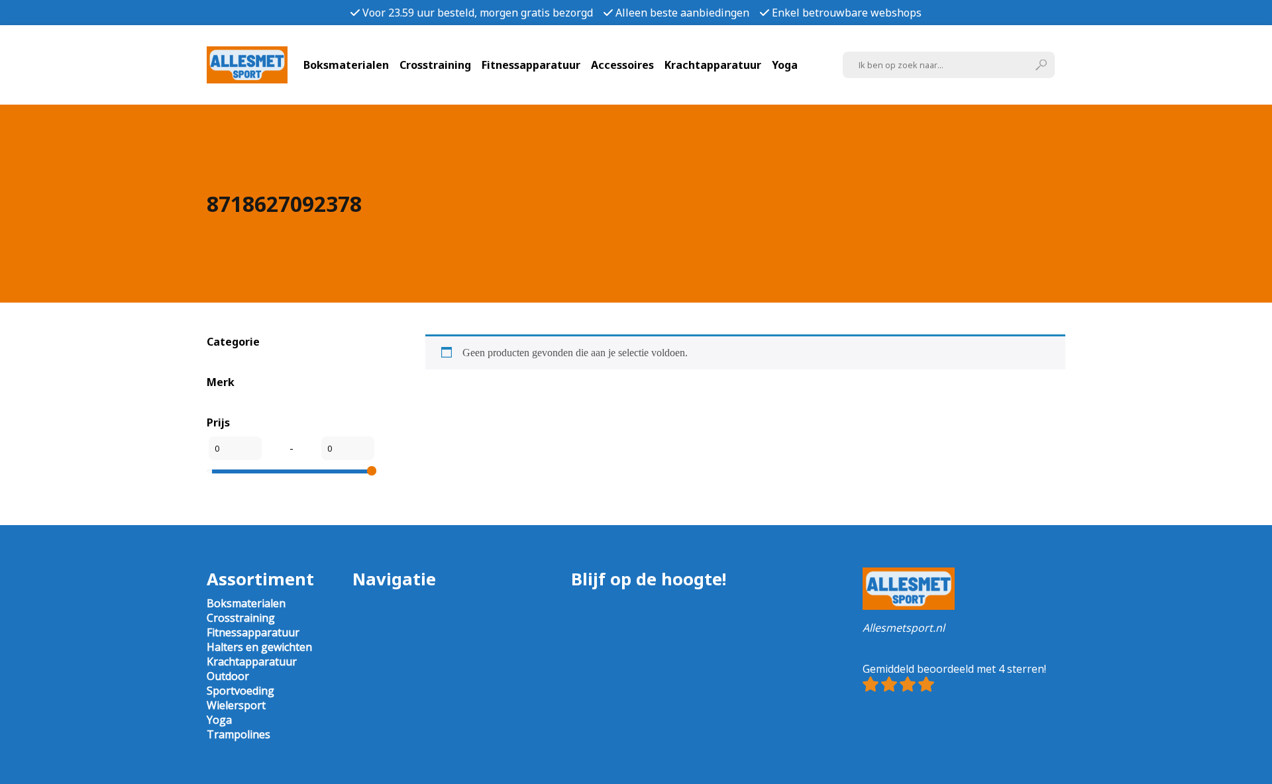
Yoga (785, 65)
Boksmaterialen (346, 65)
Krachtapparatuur (712, 65)
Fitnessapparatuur (531, 65)
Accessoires (622, 65)
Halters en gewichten (259, 647)
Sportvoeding (240, 690)
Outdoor (228, 676)
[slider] (371, 470)
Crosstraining (435, 65)
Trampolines (238, 734)
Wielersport (236, 705)
